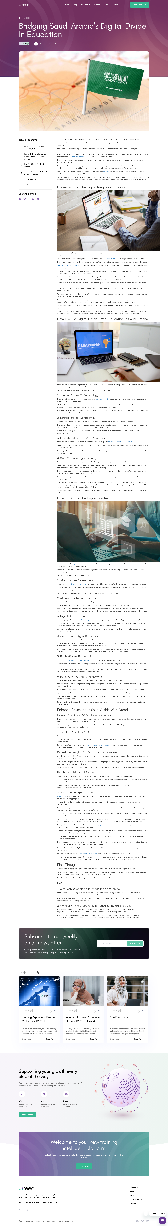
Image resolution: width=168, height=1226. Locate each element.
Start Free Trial (139, 5)
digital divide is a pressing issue (84, 564)
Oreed (41, 44)
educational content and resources (121, 442)
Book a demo (27, 1114)
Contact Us (85, 5)
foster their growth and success (97, 745)
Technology (24, 44)
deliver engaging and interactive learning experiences (110, 825)
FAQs (26, 184)
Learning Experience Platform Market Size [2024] (39, 1019)
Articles (133, 1195)
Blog (75, 5)
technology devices (103, 399)
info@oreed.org (29, 1210)
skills (62, 471)
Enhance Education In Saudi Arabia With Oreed (35, 173)
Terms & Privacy (136, 1199)
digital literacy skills (78, 157)
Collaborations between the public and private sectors (77, 660)
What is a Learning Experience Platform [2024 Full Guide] (83, 1019)
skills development (86, 620)
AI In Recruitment (119, 1017)
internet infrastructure (79, 584)
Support (97, 5)
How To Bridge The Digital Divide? (35, 165)
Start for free (135, 943)
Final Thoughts (30, 179)
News (67, 5)
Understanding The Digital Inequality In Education (35, 147)
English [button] (116, 5)
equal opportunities (110, 259)
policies (106, 171)
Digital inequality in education (68, 265)
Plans (107, 5)
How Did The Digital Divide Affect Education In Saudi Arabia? (35, 156)
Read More (50, 1039)
